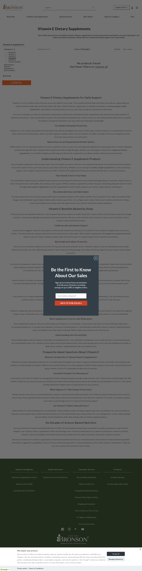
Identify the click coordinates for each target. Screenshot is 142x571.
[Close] (140, 549)
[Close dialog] (96, 258)
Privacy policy (22, 568)
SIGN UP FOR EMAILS (71, 303)
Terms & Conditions (36, 568)
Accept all (115, 554)
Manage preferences (116, 559)
